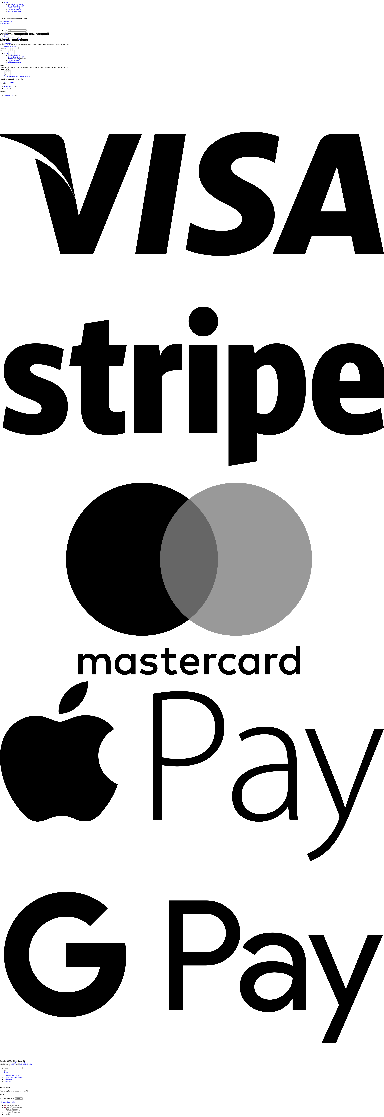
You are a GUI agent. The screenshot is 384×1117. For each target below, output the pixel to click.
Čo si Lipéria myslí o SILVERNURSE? (17, 76)
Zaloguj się (19, 1098)
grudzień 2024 (9, 95)
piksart (13, 1065)
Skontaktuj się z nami (11, 1076)
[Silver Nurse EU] (6, 22)
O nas (6, 36)
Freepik (13, 1063)
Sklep (6, 1072)
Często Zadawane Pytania (13, 1077)
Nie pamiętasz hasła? (7, 1102)
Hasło (2, 1094)
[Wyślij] (1, 50)
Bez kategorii (8, 86)
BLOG (6, 88)
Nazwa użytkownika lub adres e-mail (13, 1091)
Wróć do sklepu (9, 82)
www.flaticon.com (26, 1063)
